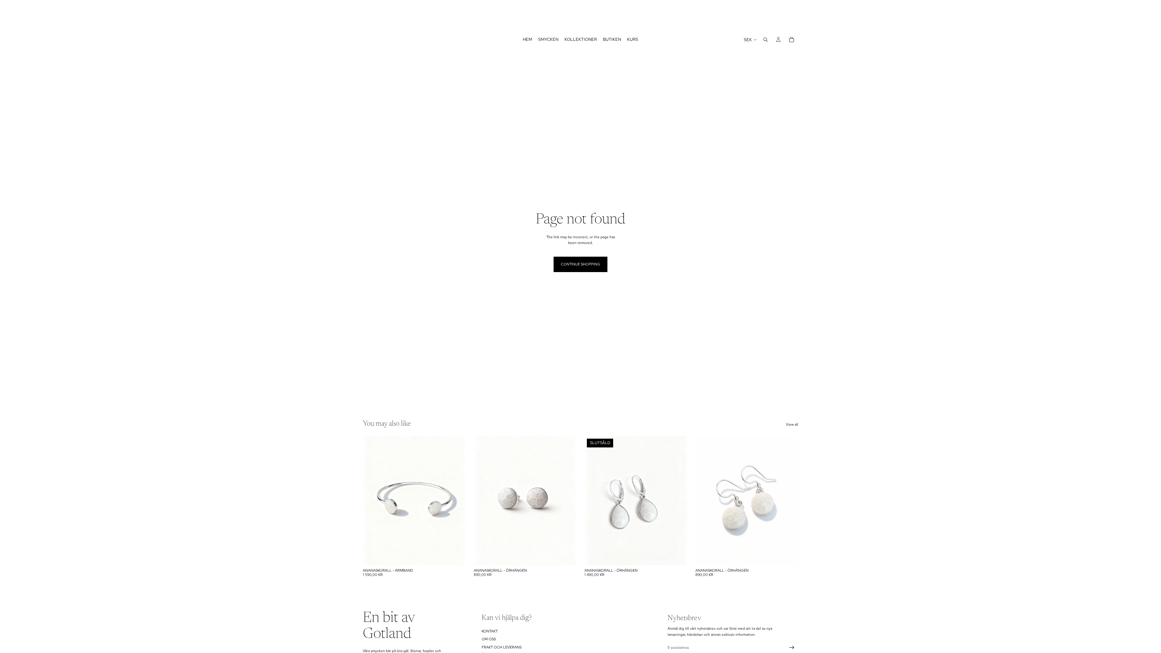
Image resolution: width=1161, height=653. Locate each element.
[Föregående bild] (483, 501)
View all (792, 424)
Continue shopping (580, 264)
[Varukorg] (791, 39)
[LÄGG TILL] (456, 556)
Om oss (489, 639)
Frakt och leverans (502, 647)
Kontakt (490, 631)
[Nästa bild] (567, 501)
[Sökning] (765, 39)
